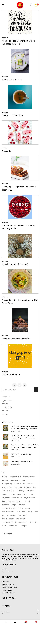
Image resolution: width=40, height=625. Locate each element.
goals (36, 512)
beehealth (18, 487)
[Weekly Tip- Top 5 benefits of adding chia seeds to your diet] (20, 22)
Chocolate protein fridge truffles (16, 264)
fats (23, 512)
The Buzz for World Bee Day (21, 454)
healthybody (14, 480)
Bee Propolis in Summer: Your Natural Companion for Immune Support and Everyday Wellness (24, 446)
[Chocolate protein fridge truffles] (20, 246)
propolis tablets (21, 522)
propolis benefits (8, 512)
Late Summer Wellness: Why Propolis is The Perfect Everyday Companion (24, 427)
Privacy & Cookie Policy (9, 587)
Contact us (5, 581)
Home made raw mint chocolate (16, 339)
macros (11, 501)
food (31, 494)
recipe (13, 505)
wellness (27, 487)
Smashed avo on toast (12, 79)
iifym (31, 522)
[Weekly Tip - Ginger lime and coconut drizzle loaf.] (20, 168)
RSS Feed (8, 533)
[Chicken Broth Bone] (20, 356)
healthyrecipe (7, 487)
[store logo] (20, 5)
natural (27, 501)
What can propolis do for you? (21, 462)
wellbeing (20, 491)
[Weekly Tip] (20, 132)
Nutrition (5, 37)
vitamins (30, 491)
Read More (12, 560)
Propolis (5, 414)
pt (36, 522)
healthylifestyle (15, 477)
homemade (13, 526)
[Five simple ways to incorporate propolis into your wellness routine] (6, 437)
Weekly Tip (6, 151)
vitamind (22, 505)
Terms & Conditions (8, 593)
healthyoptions (19, 484)
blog (3, 515)
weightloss (6, 498)
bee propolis (21, 519)
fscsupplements (29, 477)
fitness (19, 501)
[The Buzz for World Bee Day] (6, 456)
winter (4, 526)
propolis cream (7, 522)
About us (4, 569)
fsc (34, 487)
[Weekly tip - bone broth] (20, 97)
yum (3, 491)
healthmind (22, 515)
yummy (24, 480)
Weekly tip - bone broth (12, 115)
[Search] (36, 612)
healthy (4, 477)
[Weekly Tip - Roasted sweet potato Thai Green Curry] (20, 281)
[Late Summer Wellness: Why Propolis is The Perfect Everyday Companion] (6, 428)
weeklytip (10, 491)
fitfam (4, 494)
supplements (17, 498)
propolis (12, 494)
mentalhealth (21, 494)
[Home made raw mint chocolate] (20, 320)
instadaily (5, 505)
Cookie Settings (7, 590)
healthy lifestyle (8, 519)
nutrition (5, 480)
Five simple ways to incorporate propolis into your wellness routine (23, 437)
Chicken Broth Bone (11, 374)
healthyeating (7, 484)
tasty (30, 512)
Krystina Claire (7, 401)
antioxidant (11, 515)
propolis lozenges (24, 508)
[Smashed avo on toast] (20, 61)
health (30, 484)
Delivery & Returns (8, 584)
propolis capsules (8, 508)
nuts (18, 512)
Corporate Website (8, 572)
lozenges (23, 526)
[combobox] (20, 389)
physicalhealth (29, 498)
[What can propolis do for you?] (6, 463)
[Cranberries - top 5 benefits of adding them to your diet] (20, 207)
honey (4, 501)
